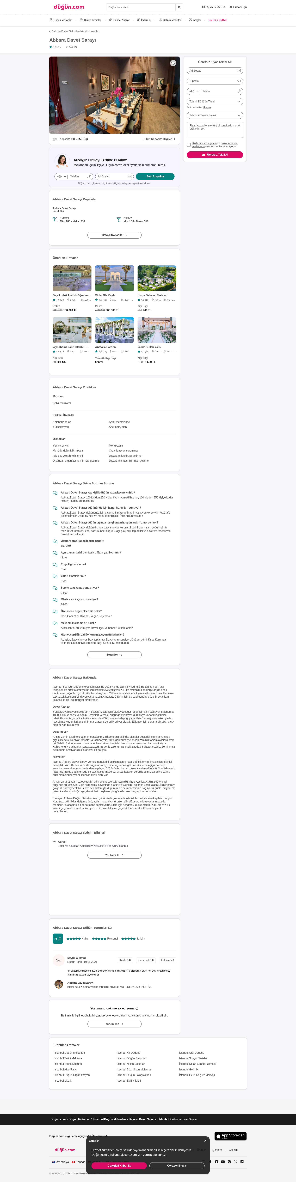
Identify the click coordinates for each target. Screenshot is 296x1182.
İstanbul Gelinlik (188, 1069)
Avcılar (95, 31)
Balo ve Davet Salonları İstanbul (149, 1119)
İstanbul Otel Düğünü (191, 1052)
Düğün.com (58, 1119)
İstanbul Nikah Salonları (131, 1063)
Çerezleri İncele (177, 1165)
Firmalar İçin (240, 6)
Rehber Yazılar (121, 20)
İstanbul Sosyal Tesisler (193, 1058)
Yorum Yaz (112, 1023)
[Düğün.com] (69, 7)
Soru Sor (112, 654)
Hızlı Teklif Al (219, 20)
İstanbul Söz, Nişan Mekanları (134, 1069)
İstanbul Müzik (62, 1080)
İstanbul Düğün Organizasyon (72, 1075)
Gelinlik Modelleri (172, 20)
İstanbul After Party (65, 1069)
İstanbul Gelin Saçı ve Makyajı (197, 1075)
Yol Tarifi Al (112, 855)
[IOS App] (230, 1136)
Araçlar (197, 20)
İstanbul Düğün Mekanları (69, 1052)
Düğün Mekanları (63, 20)
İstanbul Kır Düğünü (128, 1052)
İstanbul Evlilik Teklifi (129, 1080)
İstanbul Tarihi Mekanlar (68, 1058)
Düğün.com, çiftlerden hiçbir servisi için (114, 183)
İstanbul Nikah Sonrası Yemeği (197, 1063)
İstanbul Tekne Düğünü (68, 1063)
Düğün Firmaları (93, 20)
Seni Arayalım (155, 176)
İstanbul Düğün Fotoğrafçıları (134, 1075)
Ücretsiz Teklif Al (217, 154)
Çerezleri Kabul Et (119, 1165)
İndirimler (146, 20)
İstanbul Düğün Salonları (131, 1058)
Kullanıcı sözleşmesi (204, 143)
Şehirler (217, 1149)
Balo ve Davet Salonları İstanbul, (71, 31)
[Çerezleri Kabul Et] (205, 1140)
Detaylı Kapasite (112, 235)
